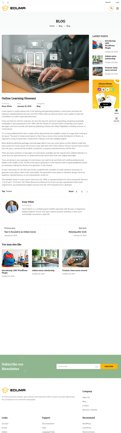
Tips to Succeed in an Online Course (20, 232)
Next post (82, 228)
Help (44, 428)
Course (9, 191)
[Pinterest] (87, 191)
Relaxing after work (77, 232)
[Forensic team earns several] (75, 258)
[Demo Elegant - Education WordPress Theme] (13, 8)
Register (108, 2)
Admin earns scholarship (43, 270)
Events (4, 428)
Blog (60, 26)
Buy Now (116, 121)
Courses (5, 424)
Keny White (7, 106)
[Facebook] (76, 191)
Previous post (9, 228)
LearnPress (86, 428)
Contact (85, 406)
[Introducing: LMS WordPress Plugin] (15, 258)
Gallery (4, 432)
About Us (86, 397)
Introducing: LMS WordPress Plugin (14, 271)
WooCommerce (88, 432)
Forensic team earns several (74, 270)
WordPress (86, 424)
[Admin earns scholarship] (45, 258)
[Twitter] (82, 191)
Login (117, 2)
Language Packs (48, 432)
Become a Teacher (89, 410)
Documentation (48, 424)
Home (52, 26)
